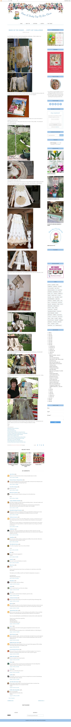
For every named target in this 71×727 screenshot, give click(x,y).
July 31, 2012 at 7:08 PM (14, 498)
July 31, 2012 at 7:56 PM (14, 526)
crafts (49, 318)
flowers (56, 318)
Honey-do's (50, 300)
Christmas (55, 286)
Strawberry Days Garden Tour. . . (53, 198)
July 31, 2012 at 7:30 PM (14, 514)
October (50, 349)
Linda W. (11, 559)
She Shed (49, 307)
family (52, 318)
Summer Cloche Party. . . (53, 366)
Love (61, 300)
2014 (49, 341)
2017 (49, 337)
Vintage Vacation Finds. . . (53, 373)
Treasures (55, 309)
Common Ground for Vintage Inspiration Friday (15, 438)
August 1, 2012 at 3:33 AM (14, 589)
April (50, 392)
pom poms (59, 321)
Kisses (58, 300)
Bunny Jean (12, 565)
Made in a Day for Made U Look (13, 435)
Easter (49, 293)
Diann (11, 662)
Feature (55, 293)
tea (53, 325)
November (51, 347)
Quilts (61, 304)
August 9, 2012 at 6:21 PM (14, 687)
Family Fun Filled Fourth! (53, 382)
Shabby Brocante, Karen (14, 642)
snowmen (52, 323)
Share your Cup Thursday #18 (54, 362)
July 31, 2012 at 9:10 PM (14, 556)
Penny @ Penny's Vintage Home (16, 479)
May (50, 390)
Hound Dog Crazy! (52, 360)
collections (59, 314)
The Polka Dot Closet (14, 544)
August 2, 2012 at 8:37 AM (14, 647)
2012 (49, 344)
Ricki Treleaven (13, 634)
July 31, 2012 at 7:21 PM (14, 507)
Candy (57, 284)
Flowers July (60, 293)
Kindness (54, 300)
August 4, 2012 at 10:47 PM (14, 659)
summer (57, 323)
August (50, 352)
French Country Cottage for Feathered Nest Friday (16, 437)
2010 (49, 399)
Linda (11, 586)
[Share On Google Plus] (41, 445)
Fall (52, 293)
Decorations (55, 291)
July (50, 353)
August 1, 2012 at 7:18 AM (14, 608)
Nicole (11, 669)
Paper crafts (54, 304)
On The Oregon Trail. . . (53, 379)
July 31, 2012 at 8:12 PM (14, 534)
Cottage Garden (51, 288)
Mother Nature (54, 302)
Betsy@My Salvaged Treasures (16, 510)
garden (60, 318)
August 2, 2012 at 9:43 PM (14, 654)
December (51, 346)
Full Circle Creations (14, 492)
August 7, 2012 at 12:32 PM (14, 679)
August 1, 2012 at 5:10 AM (14, 595)
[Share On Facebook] (39, 445)
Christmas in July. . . (52, 365)
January (50, 396)
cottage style (54, 316)
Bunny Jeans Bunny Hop (11, 430)
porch (49, 323)
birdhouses (50, 314)
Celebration (50, 286)
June (50, 389)
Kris (10, 552)
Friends (49, 295)
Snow (53, 307)
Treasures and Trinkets (52, 311)
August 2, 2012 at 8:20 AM (14, 640)
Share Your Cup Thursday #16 (54, 383)
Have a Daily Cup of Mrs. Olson (32, 720)
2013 (49, 343)
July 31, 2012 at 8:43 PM (14, 550)
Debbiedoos (12, 529)
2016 (49, 338)
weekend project (59, 325)
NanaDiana (12, 537)
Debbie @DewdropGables (15, 689)
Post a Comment (12, 698)
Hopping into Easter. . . (51, 173)
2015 (49, 340)
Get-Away (59, 295)
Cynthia (11, 674)
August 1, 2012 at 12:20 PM (14, 623)
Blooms (49, 284)
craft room (60, 316)
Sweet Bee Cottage (13, 486)
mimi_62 (11, 603)
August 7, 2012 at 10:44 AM (14, 672)
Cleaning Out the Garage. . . (54, 367)
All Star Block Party (10, 429)
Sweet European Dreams (14, 649)
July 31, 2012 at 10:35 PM (14, 578)
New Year (49, 304)
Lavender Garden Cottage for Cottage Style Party (16, 432)
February (51, 395)
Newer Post (11, 700)
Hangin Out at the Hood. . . (54, 377)
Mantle (49, 302)
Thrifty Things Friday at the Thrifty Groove (15, 440)
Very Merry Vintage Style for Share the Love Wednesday (17, 433)
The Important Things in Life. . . (55, 385)
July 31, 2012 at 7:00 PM (14, 484)
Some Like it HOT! (52, 369)
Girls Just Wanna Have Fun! (54, 380)
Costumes (59, 286)
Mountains (60, 302)
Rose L (11, 626)
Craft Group (57, 288)
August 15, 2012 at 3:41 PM (14, 695)
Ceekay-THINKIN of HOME (15, 500)
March (50, 393)
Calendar (53, 284)
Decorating (50, 291)
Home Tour (57, 298)
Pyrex (58, 304)
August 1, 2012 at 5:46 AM (14, 601)
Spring (56, 307)
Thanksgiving (50, 309)
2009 (49, 401)
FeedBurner (57, 126)
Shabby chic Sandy (13, 656)
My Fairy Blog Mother (43, 720)
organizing (50, 321)
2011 (49, 398)
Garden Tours (54, 295)
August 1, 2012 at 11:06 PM (14, 631)
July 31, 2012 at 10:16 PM (14, 562)
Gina (11, 592)
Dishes (60, 291)
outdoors (55, 321)
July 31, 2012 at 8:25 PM (14, 541)
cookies (49, 316)
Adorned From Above (14, 610)
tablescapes (50, 325)
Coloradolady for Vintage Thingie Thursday (15, 434)
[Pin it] (43, 445)
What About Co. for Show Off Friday (13, 439)
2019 (49, 334)
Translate (58, 144)
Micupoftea (12, 580)
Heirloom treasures (13, 517)
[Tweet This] (37, 445)
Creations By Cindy (13, 597)
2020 (49, 332)
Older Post (40, 700)
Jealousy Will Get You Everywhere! (55, 363)
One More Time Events (14, 681)
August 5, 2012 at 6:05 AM (14, 666)
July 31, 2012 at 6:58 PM (14, 477)
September (51, 350)
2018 (49, 335)
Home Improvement (51, 298)
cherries (54, 314)
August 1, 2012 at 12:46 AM (14, 584)
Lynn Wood (12, 474)
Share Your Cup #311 (51, 245)
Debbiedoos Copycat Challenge (13, 428)
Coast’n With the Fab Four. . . (54, 374)
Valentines (59, 311)
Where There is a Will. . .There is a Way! (56, 359)
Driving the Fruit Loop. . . (53, 376)
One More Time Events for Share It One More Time (16, 442)
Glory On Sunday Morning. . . (54, 357)
